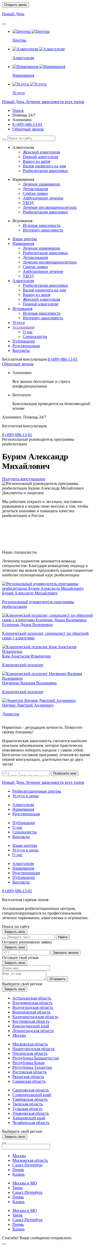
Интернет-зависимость (43, 230)
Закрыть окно (14, 932)
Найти (63, 937)
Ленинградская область (33, 1030)
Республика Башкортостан (35, 1058)
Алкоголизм (23, 280)
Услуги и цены (25, 796)
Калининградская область (35, 1016)
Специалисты (35, 336)
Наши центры (24, 239)
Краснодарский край (30, 1026)
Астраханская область (31, 998)
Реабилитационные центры (36, 791)
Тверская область (27, 1104)
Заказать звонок (65, 953)
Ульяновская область (30, 1113)
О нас (28, 332)
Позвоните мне (64, 773)
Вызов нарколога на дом (44, 166)
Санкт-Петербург (27, 1165)
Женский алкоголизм (41, 152)
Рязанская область (28, 1076)
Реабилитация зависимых (45, 170)
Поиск (18, 110)
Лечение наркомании (41, 184)
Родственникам (26, 346)
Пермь (18, 1169)
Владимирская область (32, 1003)
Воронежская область (31, 1012)
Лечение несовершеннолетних (50, 207)
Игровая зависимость (42, 225)
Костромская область (30, 1021)
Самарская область (29, 1081)
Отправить (57, 979)
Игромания (22, 308)
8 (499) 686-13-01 (27, 124)
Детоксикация (35, 189)
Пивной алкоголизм (40, 156)
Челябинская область (30, 1122)
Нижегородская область (33, 1049)
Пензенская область (29, 1053)
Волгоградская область (32, 1007)
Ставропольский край (31, 1095)
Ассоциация (23, 327)
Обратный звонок (28, 129)
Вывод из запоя (36, 161)
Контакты (21, 350)
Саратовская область (30, 1090)
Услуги (18, 322)
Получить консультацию (23, 479)
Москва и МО (24, 1183)
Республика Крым (28, 1062)
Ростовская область (29, 1072)
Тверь (17, 1188)
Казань (18, 1174)
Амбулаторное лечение (43, 198)
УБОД (28, 202)
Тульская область (27, 1108)
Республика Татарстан (32, 1067)
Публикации (23, 341)
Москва (19, 1035)
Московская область (30, 1044)
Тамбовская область (30, 1099)
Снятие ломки (35, 193)
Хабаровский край (28, 1118)
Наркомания (23, 243)
